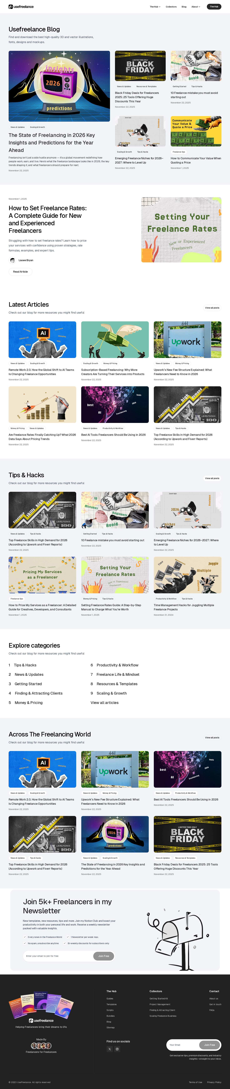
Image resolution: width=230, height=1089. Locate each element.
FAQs (211, 1010)
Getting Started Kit (159, 998)
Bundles (111, 1016)
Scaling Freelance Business (163, 1016)
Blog (109, 1021)
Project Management (160, 1004)
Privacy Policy (214, 1082)
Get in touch (215, 1004)
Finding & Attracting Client (162, 1010)
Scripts (110, 1010)
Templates (112, 1004)
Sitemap (111, 1027)
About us (213, 998)
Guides (110, 998)
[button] (155, 6)
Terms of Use (195, 1082)
